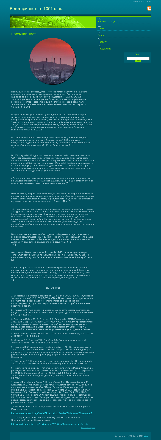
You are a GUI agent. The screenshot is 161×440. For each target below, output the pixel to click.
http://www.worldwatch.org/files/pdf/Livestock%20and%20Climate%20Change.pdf (51, 413)
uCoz (146, 436)
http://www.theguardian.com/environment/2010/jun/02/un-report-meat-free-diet (50, 424)
